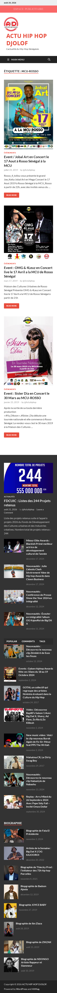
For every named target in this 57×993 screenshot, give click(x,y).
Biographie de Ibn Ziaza (29, 923)
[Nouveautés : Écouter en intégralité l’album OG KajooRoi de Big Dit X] (14, 613)
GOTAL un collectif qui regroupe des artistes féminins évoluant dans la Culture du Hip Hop (37, 692)
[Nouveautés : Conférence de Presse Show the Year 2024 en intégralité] (14, 591)
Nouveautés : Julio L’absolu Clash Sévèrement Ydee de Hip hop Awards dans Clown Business (38, 572)
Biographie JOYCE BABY (32, 904)
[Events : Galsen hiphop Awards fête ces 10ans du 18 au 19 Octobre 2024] (10, 668)
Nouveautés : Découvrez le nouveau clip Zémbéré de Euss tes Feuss (39, 651)
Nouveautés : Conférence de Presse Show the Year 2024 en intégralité (39, 596)
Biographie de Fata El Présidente (38, 832)
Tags (42, 641)
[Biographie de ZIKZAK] (14, 942)
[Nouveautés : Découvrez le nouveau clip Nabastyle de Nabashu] (14, 774)
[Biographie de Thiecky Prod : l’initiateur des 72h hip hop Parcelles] (11, 867)
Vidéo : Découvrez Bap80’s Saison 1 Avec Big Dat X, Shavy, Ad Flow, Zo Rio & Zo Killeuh (38, 716)
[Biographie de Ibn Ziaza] (8, 923)
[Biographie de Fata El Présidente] (14, 830)
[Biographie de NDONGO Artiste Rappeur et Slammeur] (11, 959)
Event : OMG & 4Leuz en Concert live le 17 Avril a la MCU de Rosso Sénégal (28, 272)
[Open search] (49, 59)
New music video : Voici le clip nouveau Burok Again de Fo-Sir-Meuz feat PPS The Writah (39, 740)
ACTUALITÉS (9, 497)
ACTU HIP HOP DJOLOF (26, 39)
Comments (28, 641)
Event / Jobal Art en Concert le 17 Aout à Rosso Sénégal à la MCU (26, 161)
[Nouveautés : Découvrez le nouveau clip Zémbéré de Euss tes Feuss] (14, 646)
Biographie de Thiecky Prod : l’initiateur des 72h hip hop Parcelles (37, 870)
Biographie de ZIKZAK (38, 942)
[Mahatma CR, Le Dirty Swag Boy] (14, 757)
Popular (11, 641)
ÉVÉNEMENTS (10, 153)
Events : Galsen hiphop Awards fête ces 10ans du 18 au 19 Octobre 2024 (36, 672)
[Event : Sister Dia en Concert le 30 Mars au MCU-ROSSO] (28, 351)
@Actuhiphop (29, 170)
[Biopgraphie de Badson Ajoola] (11, 886)
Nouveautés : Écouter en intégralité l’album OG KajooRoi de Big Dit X (39, 618)
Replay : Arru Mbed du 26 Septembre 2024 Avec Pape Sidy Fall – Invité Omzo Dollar (38, 801)
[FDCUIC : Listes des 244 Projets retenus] (28, 464)
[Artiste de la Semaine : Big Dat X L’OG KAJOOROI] (14, 848)
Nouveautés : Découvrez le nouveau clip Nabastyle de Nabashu (39, 779)
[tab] (11, 641)
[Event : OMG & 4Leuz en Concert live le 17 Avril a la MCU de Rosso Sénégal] (28, 233)
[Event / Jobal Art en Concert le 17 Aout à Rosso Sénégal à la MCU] (28, 114)
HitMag (35, 989)
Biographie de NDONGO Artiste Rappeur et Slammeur (35, 962)
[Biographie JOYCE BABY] (10, 905)
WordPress (21, 989)
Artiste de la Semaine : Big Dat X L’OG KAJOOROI (38, 851)
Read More (10, 194)
